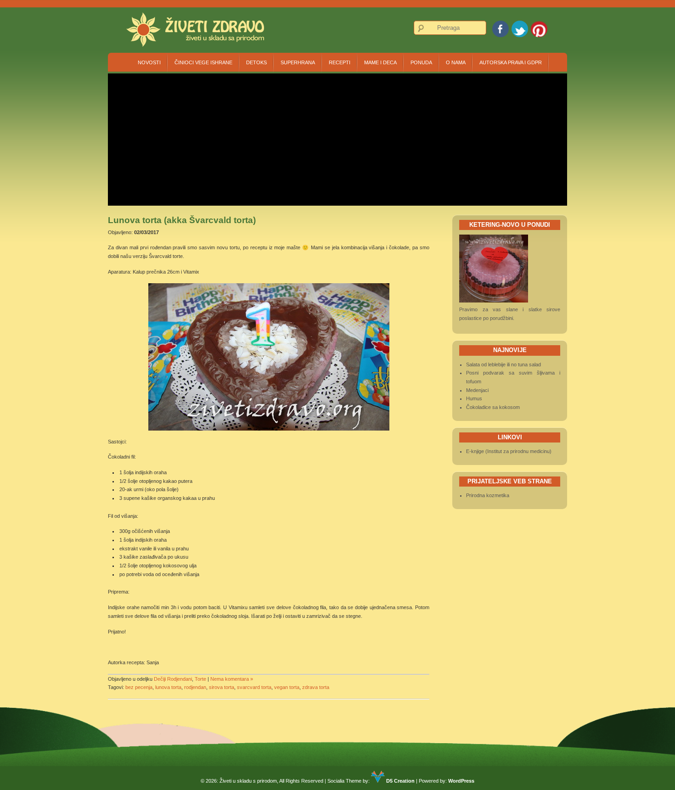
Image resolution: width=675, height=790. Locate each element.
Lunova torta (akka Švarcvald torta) (182, 220)
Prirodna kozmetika (487, 495)
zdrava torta (315, 687)
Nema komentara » (231, 679)
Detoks (256, 62)
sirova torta (221, 687)
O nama (456, 62)
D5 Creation (400, 781)
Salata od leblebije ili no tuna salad (503, 364)
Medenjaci (477, 390)
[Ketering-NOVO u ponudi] (493, 300)
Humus (474, 398)
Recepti (339, 62)
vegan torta (286, 687)
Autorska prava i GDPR (510, 62)
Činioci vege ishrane (203, 62)
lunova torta (168, 687)
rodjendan (195, 687)
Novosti (149, 62)
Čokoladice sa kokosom (493, 407)
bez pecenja (138, 687)
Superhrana (298, 62)
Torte (200, 679)
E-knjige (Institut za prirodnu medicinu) (508, 451)
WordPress (461, 781)
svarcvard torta (254, 687)
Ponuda (421, 62)
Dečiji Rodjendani (173, 679)
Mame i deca (380, 62)
